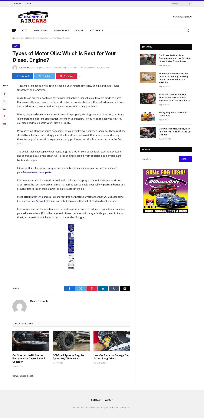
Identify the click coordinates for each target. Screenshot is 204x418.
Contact (18, 4)
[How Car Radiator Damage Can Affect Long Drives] (111, 341)
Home (15, 38)
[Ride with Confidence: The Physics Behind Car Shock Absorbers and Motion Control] (148, 98)
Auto (24, 30)
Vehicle (79, 30)
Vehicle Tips (40, 30)
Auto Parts (96, 30)
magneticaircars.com (121, 407)
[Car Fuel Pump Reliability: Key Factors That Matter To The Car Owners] (148, 132)
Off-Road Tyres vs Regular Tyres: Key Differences (68, 357)
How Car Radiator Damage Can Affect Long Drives (111, 357)
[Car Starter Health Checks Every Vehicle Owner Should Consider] (30, 341)
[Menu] (14, 30)
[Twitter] (4, 101)
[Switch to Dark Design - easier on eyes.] (187, 30)
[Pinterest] (4, 116)
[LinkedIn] (4, 109)
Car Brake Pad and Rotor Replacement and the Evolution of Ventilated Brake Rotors (175, 58)
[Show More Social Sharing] (80, 76)
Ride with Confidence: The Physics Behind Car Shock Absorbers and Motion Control (174, 97)
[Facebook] (4, 94)
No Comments (88, 68)
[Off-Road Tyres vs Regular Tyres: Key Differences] (71, 341)
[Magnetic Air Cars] (33, 16)
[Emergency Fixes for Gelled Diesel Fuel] (148, 116)
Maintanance (61, 30)
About (28, 4)
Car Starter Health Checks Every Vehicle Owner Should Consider (28, 358)
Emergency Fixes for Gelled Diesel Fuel (173, 114)
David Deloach (27, 68)
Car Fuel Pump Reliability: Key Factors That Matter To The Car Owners (175, 132)
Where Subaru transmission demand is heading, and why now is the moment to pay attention (173, 78)
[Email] (4, 124)
